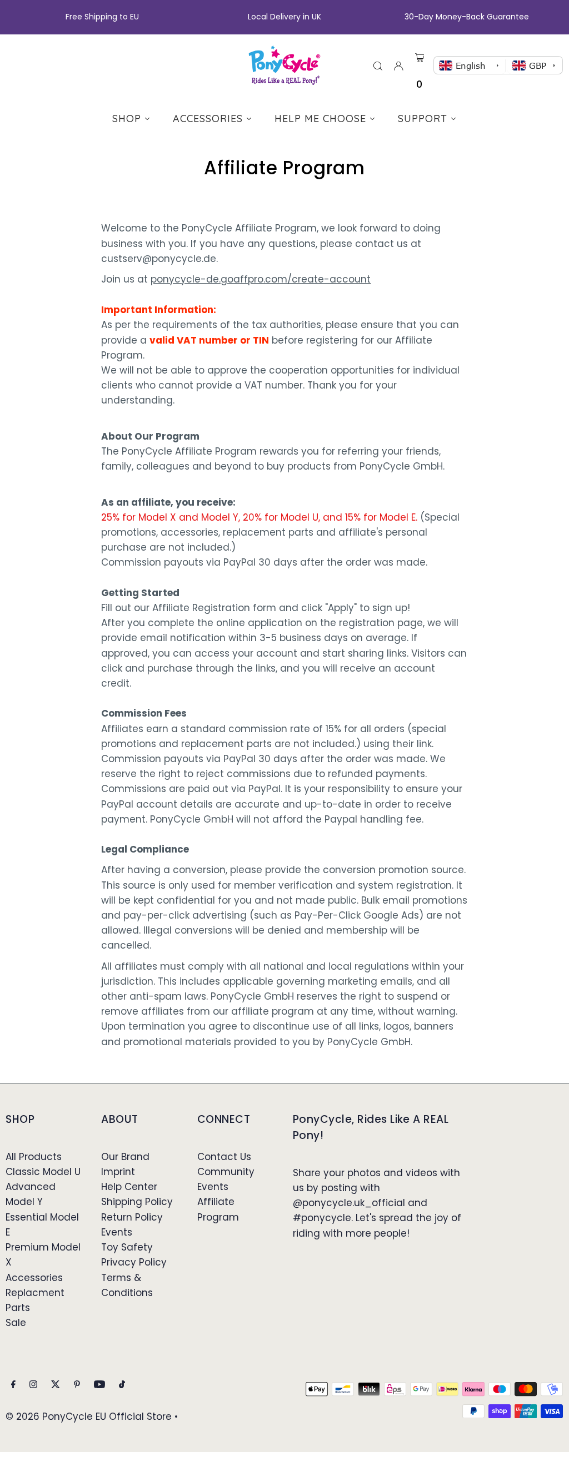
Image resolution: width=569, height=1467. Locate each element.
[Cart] (420, 56)
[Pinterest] (77, 1385)
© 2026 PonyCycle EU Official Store (89, 1416)
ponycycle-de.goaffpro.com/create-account (261, 279)
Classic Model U (43, 1171)
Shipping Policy (137, 1201)
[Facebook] (13, 1385)
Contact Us (224, 1156)
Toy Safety (127, 1247)
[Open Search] (378, 65)
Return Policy (132, 1217)
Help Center (129, 1186)
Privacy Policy (134, 1262)
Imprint (118, 1171)
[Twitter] (55, 1385)
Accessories (34, 1277)
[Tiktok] (122, 1385)
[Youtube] (99, 1385)
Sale (16, 1322)
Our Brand (125, 1156)
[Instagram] (33, 1385)
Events (116, 1232)
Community (225, 1171)
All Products (34, 1156)
